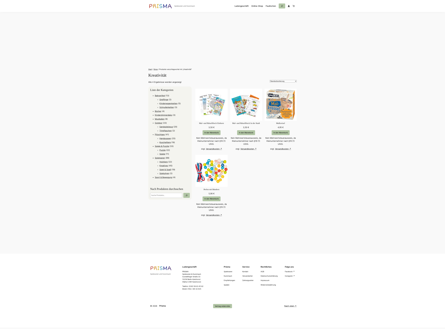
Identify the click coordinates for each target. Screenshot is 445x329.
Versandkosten (213, 149)
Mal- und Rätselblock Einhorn (211, 123)
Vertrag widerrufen (222, 306)
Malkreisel (280, 123)
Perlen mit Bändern (211, 189)
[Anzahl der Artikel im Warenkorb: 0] (293, 6)
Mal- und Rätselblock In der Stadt (246, 123)
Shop (156, 69)
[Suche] (186, 195)
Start (150, 69)
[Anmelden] (288, 6)
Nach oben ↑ (290, 306)
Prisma (162, 306)
